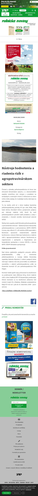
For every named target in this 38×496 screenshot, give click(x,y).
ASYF (32, 482)
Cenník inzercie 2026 (19, 462)
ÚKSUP (28, 482)
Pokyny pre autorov (19, 446)
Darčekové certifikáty (19, 428)
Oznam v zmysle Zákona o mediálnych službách (19, 468)
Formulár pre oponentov (19, 452)
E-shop (19, 431)
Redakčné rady (19, 449)
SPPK (6, 482)
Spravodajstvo (19, 129)
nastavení (28, 489)
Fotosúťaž (19, 437)
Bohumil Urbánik (19, 123)
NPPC (17, 482)
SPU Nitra (12, 482)
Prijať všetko (6, 493)
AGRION (22, 482)
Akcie (19, 434)
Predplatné (19, 425)
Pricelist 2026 (19, 465)
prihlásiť (4, 317)
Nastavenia (16, 493)
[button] (19, 406)
